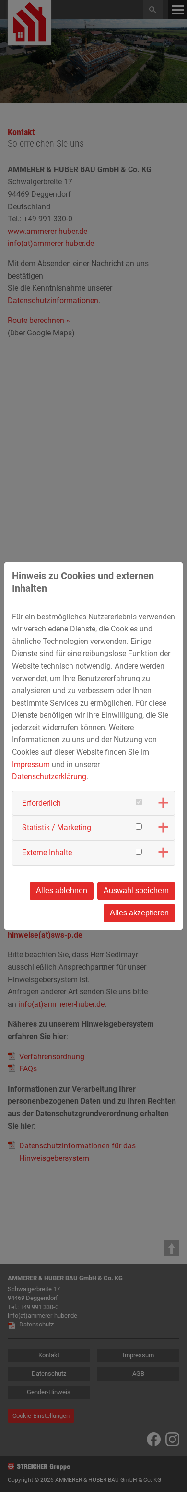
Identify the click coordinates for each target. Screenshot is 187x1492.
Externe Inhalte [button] (47, 852)
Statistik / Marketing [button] (56, 827)
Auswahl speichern (136, 891)
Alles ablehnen (61, 891)
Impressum (31, 764)
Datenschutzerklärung (49, 776)
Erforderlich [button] (41, 803)
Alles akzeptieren (139, 913)
